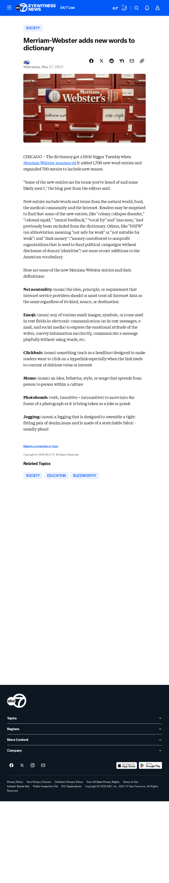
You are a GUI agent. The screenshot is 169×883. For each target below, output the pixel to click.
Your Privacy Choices (39, 782)
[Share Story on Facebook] (91, 61)
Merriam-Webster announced (49, 162)
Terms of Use (130, 782)
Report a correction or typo (40, 446)
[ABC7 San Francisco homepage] (36, 8)
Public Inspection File (45, 786)
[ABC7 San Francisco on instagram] (32, 765)
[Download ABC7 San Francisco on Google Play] (150, 765)
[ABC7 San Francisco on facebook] (11, 765)
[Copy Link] (142, 61)
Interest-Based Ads (18, 786)
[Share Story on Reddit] (111, 61)
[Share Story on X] (101, 61)
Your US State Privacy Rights (102, 782)
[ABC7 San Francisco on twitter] (22, 765)
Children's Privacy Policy (69, 782)
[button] (9, 7)
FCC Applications (71, 786)
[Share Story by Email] (132, 61)
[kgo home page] (16, 701)
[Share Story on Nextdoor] (121, 61)
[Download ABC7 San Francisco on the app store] (126, 765)
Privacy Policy (15, 782)
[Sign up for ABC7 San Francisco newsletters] (43, 765)
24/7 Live (67, 7)
